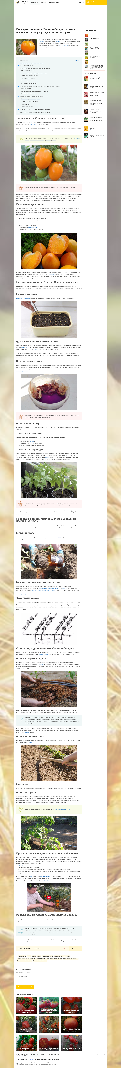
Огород (29, 956)
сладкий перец (50, 590)
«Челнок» (48, 140)
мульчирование (43, 654)
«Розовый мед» (40, 140)
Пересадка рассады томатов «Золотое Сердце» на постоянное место (40, 86)
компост (27, 732)
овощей (58, 41)
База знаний (34, 2)
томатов (41, 41)
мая (59, 537)
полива (51, 274)
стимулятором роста (22, 371)
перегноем (24, 347)
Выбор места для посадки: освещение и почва (34, 91)
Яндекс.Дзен (31, 1059)
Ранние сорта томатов (47, 956)
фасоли (64, 588)
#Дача (98, 2)
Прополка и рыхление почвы (29, 101)
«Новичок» (33, 140)
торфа (35, 349)
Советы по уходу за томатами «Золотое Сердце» (34, 96)
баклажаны (35, 590)
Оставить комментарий (25, 987)
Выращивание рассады (23, 298)
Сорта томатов (22, 956)
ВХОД (80, 2)
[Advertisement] (60, 15)
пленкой (31, 441)
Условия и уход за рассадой (29, 83)
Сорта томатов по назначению (70, 958)
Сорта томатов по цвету (56, 958)
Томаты (39, 956)
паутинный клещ (45, 876)
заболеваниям (32, 227)
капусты (56, 588)
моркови (41, 588)
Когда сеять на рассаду (28, 70)
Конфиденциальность (67, 1060)
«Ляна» (54, 140)
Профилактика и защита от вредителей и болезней (35, 109)
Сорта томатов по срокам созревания (26, 958)
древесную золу (21, 594)
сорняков (30, 742)
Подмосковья (62, 809)
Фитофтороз (22, 866)
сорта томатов (34, 124)
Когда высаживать (26, 88)
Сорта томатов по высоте (43, 958)
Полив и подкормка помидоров (30, 99)
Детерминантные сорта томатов (62, 956)
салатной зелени (49, 588)
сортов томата (63, 45)
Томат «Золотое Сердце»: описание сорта (32, 63)
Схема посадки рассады (28, 94)
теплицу (41, 664)
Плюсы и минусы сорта (26, 65)
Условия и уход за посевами (29, 81)
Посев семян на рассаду (28, 78)
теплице (59, 539)
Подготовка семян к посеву (29, 75)
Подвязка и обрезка (27, 106)
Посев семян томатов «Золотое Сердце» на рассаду (35, 68)
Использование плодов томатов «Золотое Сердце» (35, 112)
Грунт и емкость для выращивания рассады (34, 73)
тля (31, 876)
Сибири (55, 809)
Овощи (34, 956)
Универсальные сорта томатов (24, 960)
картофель (42, 590)
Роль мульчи (25, 104)
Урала (68, 809)
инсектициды (45, 880)
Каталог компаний (54, 2)
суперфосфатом (32, 594)
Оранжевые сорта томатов (39, 960)
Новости (43, 2)
